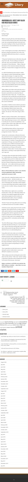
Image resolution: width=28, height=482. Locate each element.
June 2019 (3, 437)
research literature (11, 327)
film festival (9, 323)
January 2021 (4, 408)
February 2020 (4, 424)
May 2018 (3, 453)
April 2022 (3, 371)
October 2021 (4, 386)
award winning (9, 322)
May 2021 (3, 398)
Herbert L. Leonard (6, 25)
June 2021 (3, 396)
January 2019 (4, 446)
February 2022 (4, 376)
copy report (16, 321)
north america (3, 327)
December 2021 (4, 381)
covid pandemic (23, 322)
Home (2, 15)
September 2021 (4, 388)
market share (16, 325)
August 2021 (3, 391)
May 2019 (3, 439)
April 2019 (3, 441)
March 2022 (3, 374)
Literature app (5, 314)
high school (22, 323)
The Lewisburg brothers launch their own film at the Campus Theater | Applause (10, 293)
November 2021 (4, 383)
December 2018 (4, 449)
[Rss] (14, 480)
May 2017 (3, 461)
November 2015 (4, 463)
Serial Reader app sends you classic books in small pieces (13, 336)
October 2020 (4, 410)
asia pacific (2, 321)
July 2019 (3, 434)
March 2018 (3, 456)
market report (10, 325)
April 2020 (3, 420)
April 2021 (3, 400)
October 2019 (4, 429)
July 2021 (3, 393)
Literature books (8, 15)
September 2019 (4, 432)
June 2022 (3, 367)
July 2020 (3, 415)
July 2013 (3, 465)
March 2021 (3, 403)
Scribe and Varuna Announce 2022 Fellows (10, 348)
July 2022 (3, 364)
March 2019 (3, 444)
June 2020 (3, 417)
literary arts (3, 325)
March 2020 (3, 422)
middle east (22, 325)
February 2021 (4, 405)
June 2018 (3, 451)
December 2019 (4, 427)
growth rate (16, 323)
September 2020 (4, 412)
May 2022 (3, 369)
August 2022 (3, 362)
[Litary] (14, 5)
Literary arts (5, 309)
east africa (2, 323)
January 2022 (4, 379)
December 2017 (4, 458)
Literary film (5, 311)
